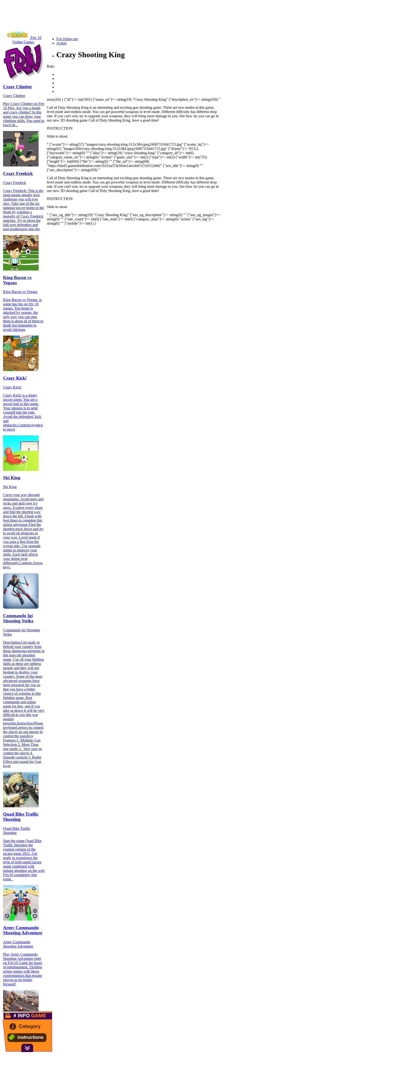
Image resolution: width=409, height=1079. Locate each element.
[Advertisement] (88, 22)
